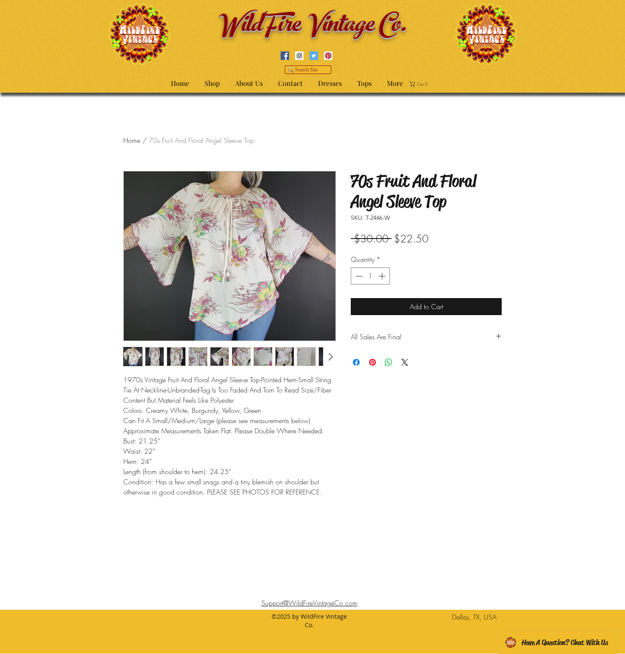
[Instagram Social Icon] (299, 55)
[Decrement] (358, 276)
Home (131, 140)
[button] (419, 84)
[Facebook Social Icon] (285, 55)
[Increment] (383, 276)
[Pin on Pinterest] (372, 362)
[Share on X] (405, 362)
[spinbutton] (370, 276)
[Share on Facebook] (356, 362)
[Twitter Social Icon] (314, 55)
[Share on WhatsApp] (389, 362)
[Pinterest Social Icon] (328, 55)
